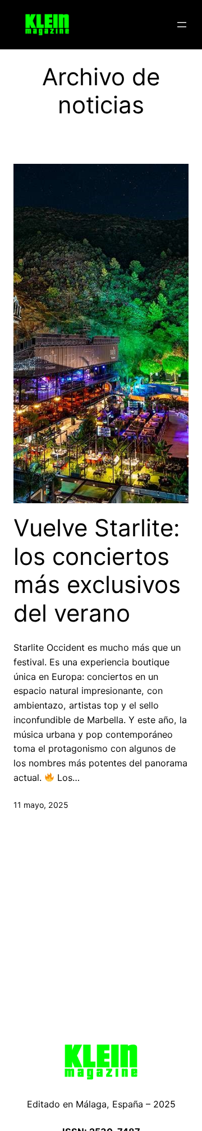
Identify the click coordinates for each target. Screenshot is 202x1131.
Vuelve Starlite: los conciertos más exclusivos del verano (97, 570)
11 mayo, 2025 (40, 805)
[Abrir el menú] (182, 24)
